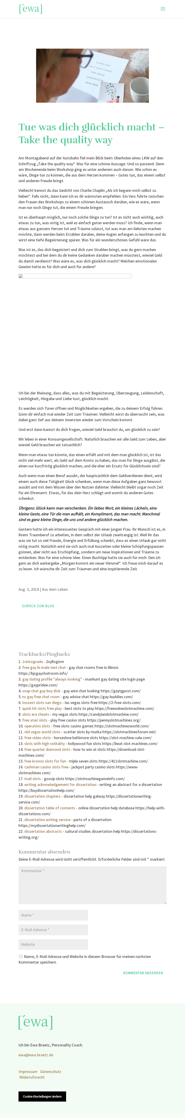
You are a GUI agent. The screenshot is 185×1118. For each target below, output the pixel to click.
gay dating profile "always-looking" (52, 679)
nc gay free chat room (41, 697)
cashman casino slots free (46, 767)
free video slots (37, 738)
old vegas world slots (42, 732)
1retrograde (32, 661)
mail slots (32, 778)
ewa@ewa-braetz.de (35, 1055)
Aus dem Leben (55, 589)
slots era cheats (35, 714)
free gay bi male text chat (44, 667)
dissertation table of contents (49, 808)
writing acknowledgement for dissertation (60, 784)
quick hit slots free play (42, 708)
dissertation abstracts (43, 831)
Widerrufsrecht (32, 1077)
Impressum (27, 1071)
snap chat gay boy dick (41, 691)
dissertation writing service (47, 819)
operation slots (37, 726)
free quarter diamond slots (47, 749)
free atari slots (34, 720)
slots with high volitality (44, 743)
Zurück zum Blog (38, 606)
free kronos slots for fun (45, 761)
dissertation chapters (42, 796)
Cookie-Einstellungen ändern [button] (42, 1096)
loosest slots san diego (42, 702)
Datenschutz (50, 1071)
